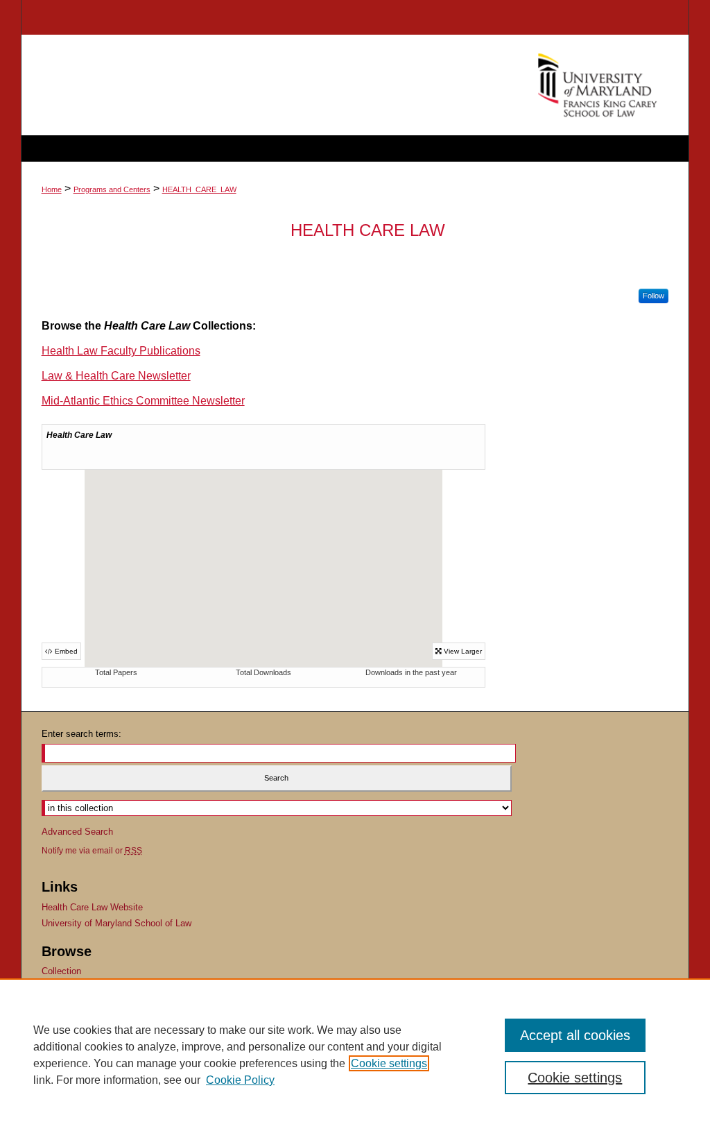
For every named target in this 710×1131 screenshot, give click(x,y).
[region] (355, 1054)
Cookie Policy (240, 1080)
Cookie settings (389, 1063)
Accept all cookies (575, 1035)
